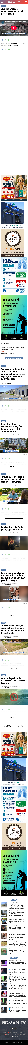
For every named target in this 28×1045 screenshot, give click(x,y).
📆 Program (8, 1034)
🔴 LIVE (9, 1032)
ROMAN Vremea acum (14, 726)
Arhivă (14, 1034)
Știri (5, 1032)
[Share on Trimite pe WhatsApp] (5, 40)
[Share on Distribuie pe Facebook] (2, 40)
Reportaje (15, 1032)
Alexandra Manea (7, 383)
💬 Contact (15, 1037)
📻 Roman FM (21, 1034)
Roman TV (6, 18)
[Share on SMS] (9, 40)
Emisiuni (22, 1032)
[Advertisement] (14, 114)
